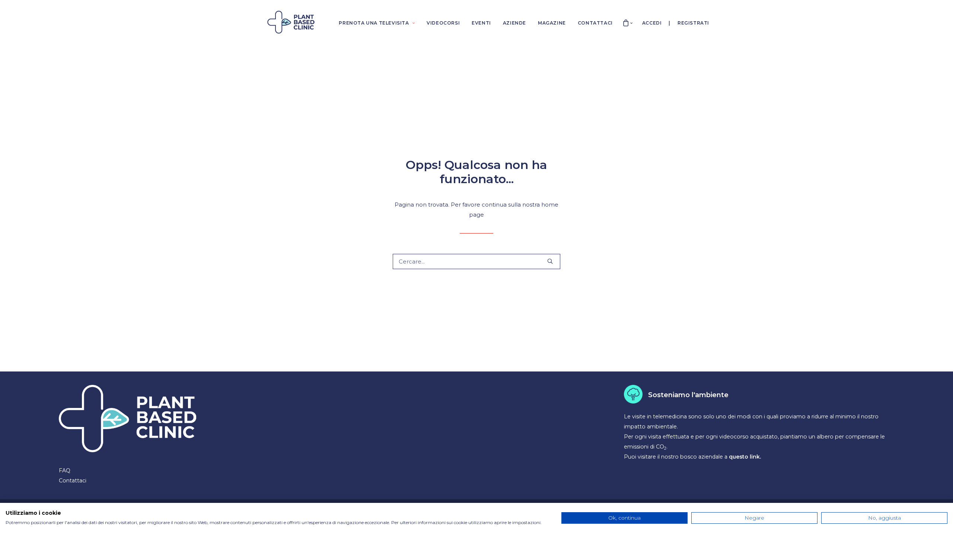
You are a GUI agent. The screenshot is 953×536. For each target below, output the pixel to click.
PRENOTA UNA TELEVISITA (374, 23)
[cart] (626, 22)
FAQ (64, 470)
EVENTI (481, 23)
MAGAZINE (552, 23)
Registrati (693, 23)
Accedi (652, 23)
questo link (744, 456)
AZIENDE (514, 23)
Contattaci (72, 480)
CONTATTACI (595, 23)
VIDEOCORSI (443, 23)
